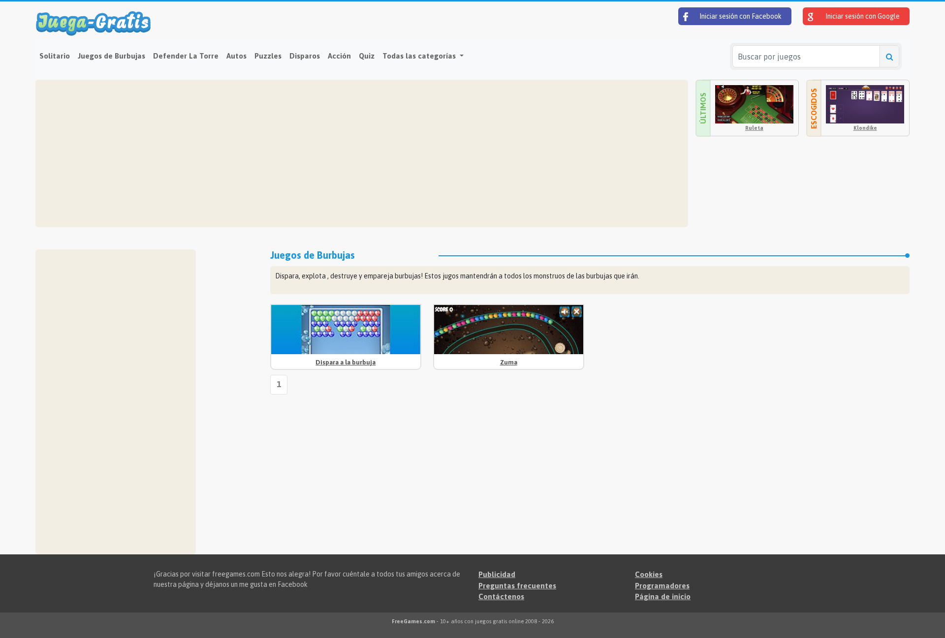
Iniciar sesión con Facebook (740, 16)
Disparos (304, 56)
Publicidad (496, 574)
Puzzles (268, 56)
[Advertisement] (335, 153)
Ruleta (754, 128)
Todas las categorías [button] (420, 56)
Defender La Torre (186, 56)
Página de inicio (663, 596)
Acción (339, 56)
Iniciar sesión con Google (862, 16)
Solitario (54, 56)
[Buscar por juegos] (889, 56)
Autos (236, 56)
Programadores (662, 585)
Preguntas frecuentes (517, 585)
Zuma (508, 362)
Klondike (865, 128)
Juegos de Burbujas (111, 56)
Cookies (648, 574)
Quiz (367, 56)
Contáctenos (501, 596)
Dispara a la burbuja (345, 362)
